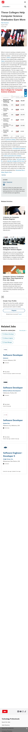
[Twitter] (4, 185)
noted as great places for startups (12, 155)
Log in (20, 312)
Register (14, 308)
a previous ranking (10, 139)
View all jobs (22, 328)
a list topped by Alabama (18, 148)
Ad (24, 731)
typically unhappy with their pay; (15, 161)
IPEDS (9, 57)
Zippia (2, 61)
